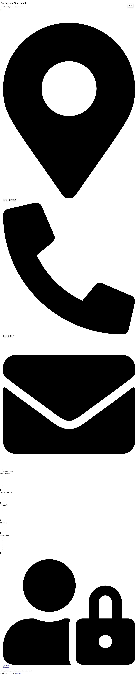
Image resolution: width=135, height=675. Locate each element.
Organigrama (7, 480)
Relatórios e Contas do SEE (11, 540)
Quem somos (6, 476)
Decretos (6, 510)
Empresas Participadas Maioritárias (13, 497)
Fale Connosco (7, 488)
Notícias (5, 525)
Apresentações (7, 547)
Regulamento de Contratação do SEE (14, 514)
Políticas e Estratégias (10, 517)
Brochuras (6, 542)
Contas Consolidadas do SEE (11, 538)
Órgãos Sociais (7, 483)
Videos (5, 529)
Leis (4, 507)
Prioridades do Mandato (10, 478)
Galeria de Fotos (8, 527)
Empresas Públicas (8, 494)
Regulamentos (7, 512)
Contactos (6, 485)
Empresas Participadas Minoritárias (13, 499)
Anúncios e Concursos (9, 549)
